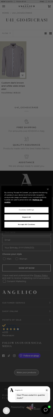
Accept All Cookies (26, 225)
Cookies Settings (26, 210)
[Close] (48, 189)
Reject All (26, 217)
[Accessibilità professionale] (6, 410)
